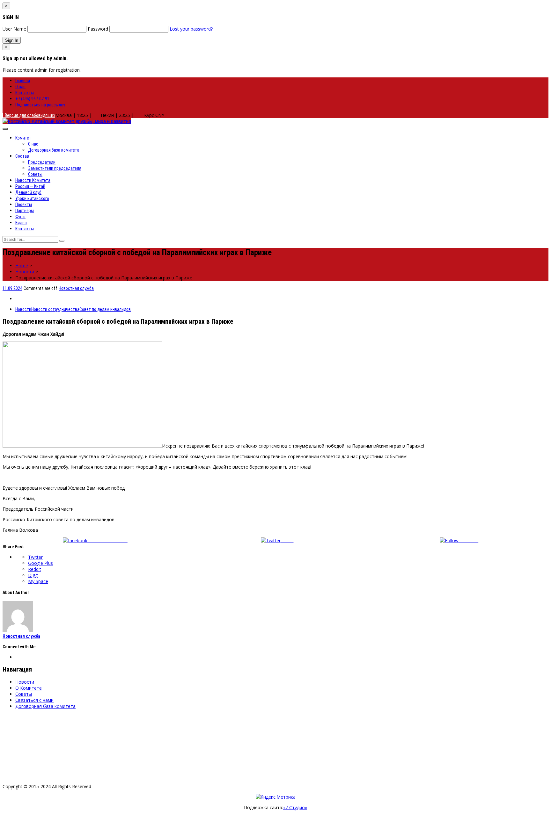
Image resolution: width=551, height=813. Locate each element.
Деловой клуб (28, 192)
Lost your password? (191, 29)
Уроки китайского (32, 198)
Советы (35, 174)
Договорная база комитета (53, 150)
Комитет (23, 137)
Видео (21, 222)
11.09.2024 (12, 288)
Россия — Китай (30, 186)
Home (21, 266)
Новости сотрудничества (55, 309)
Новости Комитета (32, 180)
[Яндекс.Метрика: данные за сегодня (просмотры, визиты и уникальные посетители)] (276, 797)
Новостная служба (76, 288)
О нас (20, 86)
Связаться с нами (34, 700)
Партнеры (24, 210)
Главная (22, 80)
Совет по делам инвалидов (105, 309)
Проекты (23, 204)
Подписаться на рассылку (40, 104)
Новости (24, 272)
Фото (20, 216)
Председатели (41, 162)
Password (98, 29)
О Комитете (28, 688)
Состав (22, 156)
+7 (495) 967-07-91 (32, 98)
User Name (14, 29)
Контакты (24, 92)
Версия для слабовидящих (29, 115)
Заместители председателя (54, 168)
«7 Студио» (295, 807)
